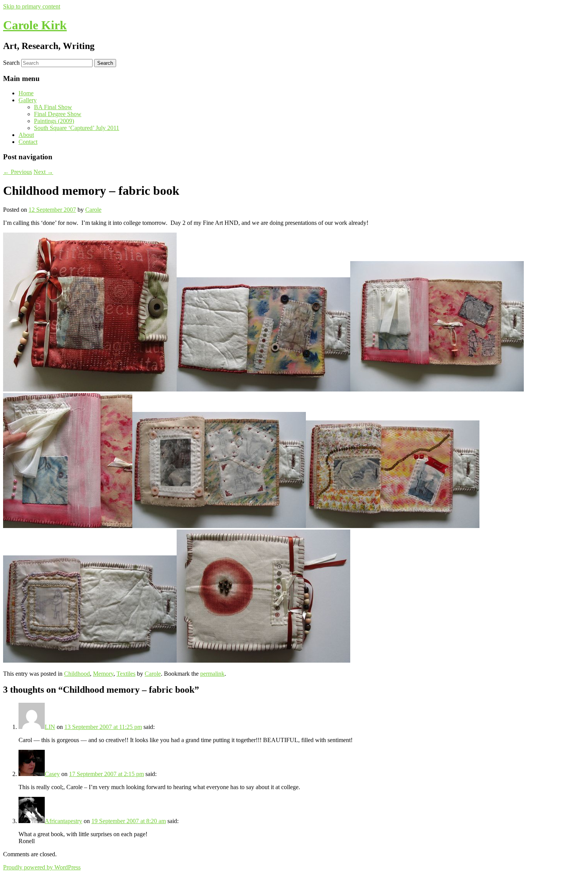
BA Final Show (53, 107)
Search (11, 62)
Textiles (125, 673)
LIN (50, 727)
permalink (212, 673)
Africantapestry (63, 821)
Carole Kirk (35, 25)
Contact (28, 141)
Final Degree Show (57, 114)
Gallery (28, 100)
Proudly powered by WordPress (42, 867)
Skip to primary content (31, 6)
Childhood (77, 673)
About (26, 135)
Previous (17, 172)
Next (43, 172)
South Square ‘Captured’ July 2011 (76, 128)
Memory (103, 673)
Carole (93, 209)
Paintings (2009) (54, 121)
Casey (52, 774)
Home (26, 93)
